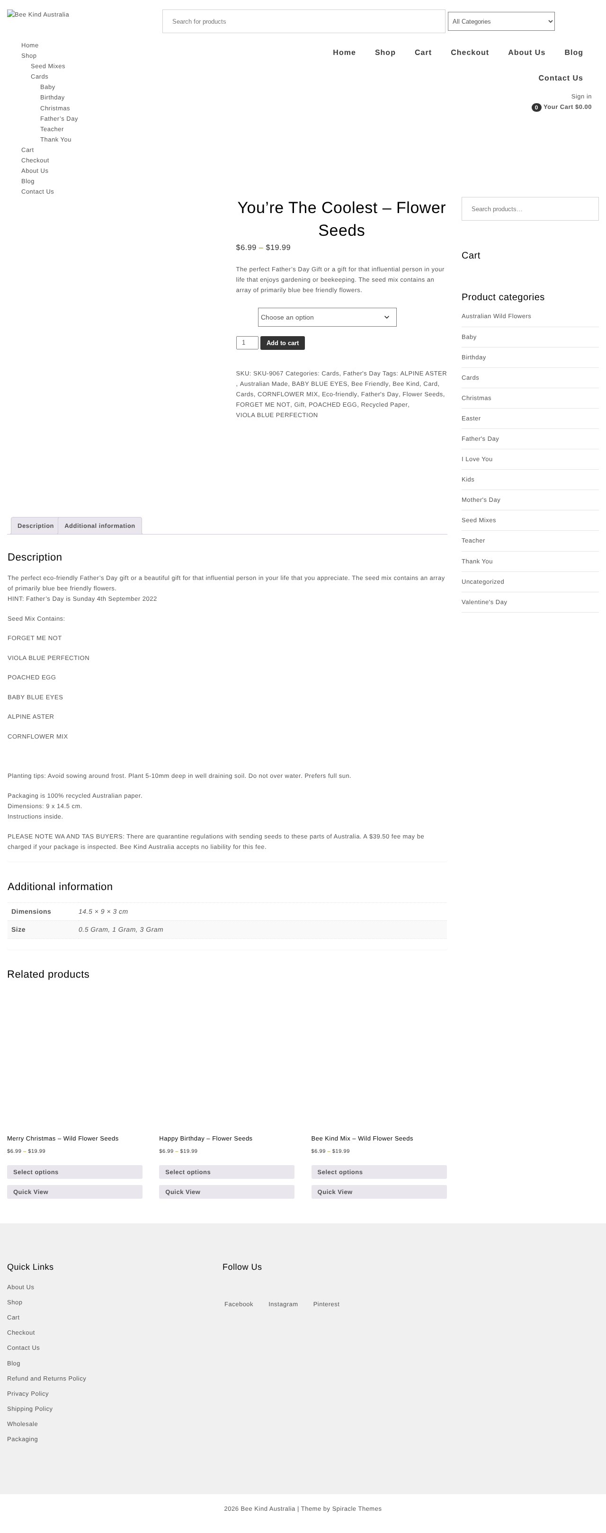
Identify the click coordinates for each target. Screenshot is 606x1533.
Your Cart (558, 106)
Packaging (22, 1439)
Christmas (55, 108)
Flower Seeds (422, 394)
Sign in (581, 96)
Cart (27, 149)
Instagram (283, 1304)
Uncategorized (483, 581)
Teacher (52, 129)
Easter (471, 418)
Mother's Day (481, 499)
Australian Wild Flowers (496, 316)
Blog (28, 181)
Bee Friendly (370, 383)
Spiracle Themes (357, 1508)
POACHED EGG (333, 404)
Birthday (52, 97)
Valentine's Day (484, 602)
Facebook (238, 1304)
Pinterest (326, 1304)
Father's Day (362, 373)
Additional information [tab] (99, 525)
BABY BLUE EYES (320, 383)
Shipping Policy (30, 1408)
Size (244, 309)
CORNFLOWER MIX (288, 394)
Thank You (55, 139)
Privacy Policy (28, 1393)
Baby (47, 86)
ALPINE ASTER (424, 373)
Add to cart (283, 343)
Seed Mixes (48, 66)
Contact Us (37, 191)
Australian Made (264, 383)
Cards (39, 76)
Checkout (35, 160)
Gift (299, 404)
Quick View (30, 1191)
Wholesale (22, 1423)
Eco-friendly (339, 394)
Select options (36, 1172)
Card (430, 383)
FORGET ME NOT (263, 404)
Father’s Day (59, 118)
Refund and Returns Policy (46, 1378)
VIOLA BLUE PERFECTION (277, 415)
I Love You (477, 459)
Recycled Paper (384, 404)
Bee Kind (405, 383)
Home (30, 45)
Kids (468, 479)
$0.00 (583, 106)
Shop (28, 55)
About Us (34, 170)
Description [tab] (36, 525)
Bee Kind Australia (268, 1508)
